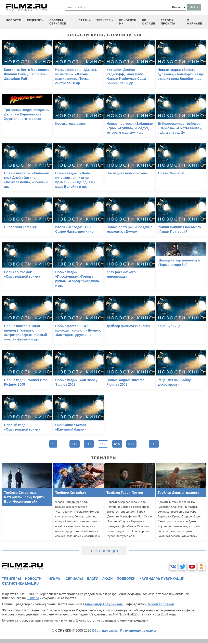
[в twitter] (182, 566)
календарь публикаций (162, 578)
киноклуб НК (127, 22)
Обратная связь (105, 630)
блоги (92, 578)
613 (89, 444)
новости (13, 20)
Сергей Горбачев (160, 604)
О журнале (194, 22)
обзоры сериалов (58, 22)
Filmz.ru (33, 598)
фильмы (54, 578)
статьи (85, 20)
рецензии (35, 20)
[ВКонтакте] (173, 566)
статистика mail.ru (20, 583)
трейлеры (105, 20)
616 (131, 444)
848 (154, 444)
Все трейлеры (104, 551)
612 (75, 444)
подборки (126, 578)
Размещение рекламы (138, 630)
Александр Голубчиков (103, 604)
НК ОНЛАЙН (148, 22)
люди (107, 578)
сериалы (74, 578)
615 (117, 444)
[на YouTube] (192, 566)
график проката (168, 22)
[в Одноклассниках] (201, 566)
